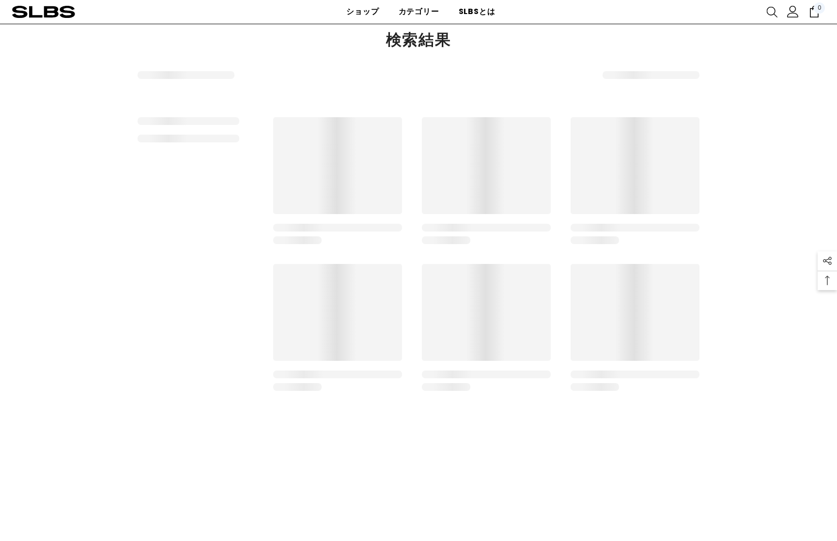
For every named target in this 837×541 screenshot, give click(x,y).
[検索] (772, 11)
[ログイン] (793, 11)
